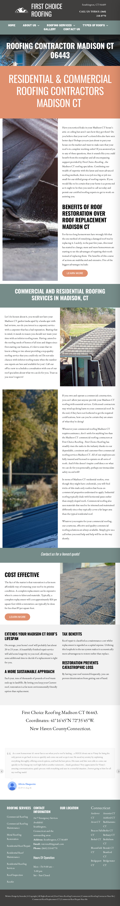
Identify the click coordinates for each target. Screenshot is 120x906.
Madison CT (73, 712)
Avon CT (95, 822)
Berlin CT (108, 830)
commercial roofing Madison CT (94, 428)
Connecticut (78, 728)
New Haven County (48, 728)
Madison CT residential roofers (88, 479)
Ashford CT (109, 817)
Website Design (11, 896)
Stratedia (22, 896)
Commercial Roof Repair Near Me (74, 899)
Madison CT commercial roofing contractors (88, 437)
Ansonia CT (109, 813)
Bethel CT (96, 839)
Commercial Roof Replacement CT (46, 899)
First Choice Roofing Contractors (67, 896)
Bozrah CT (108, 847)
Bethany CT (109, 835)
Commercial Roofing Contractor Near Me (97, 896)
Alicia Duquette (27, 784)
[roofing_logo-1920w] (22, 3)
